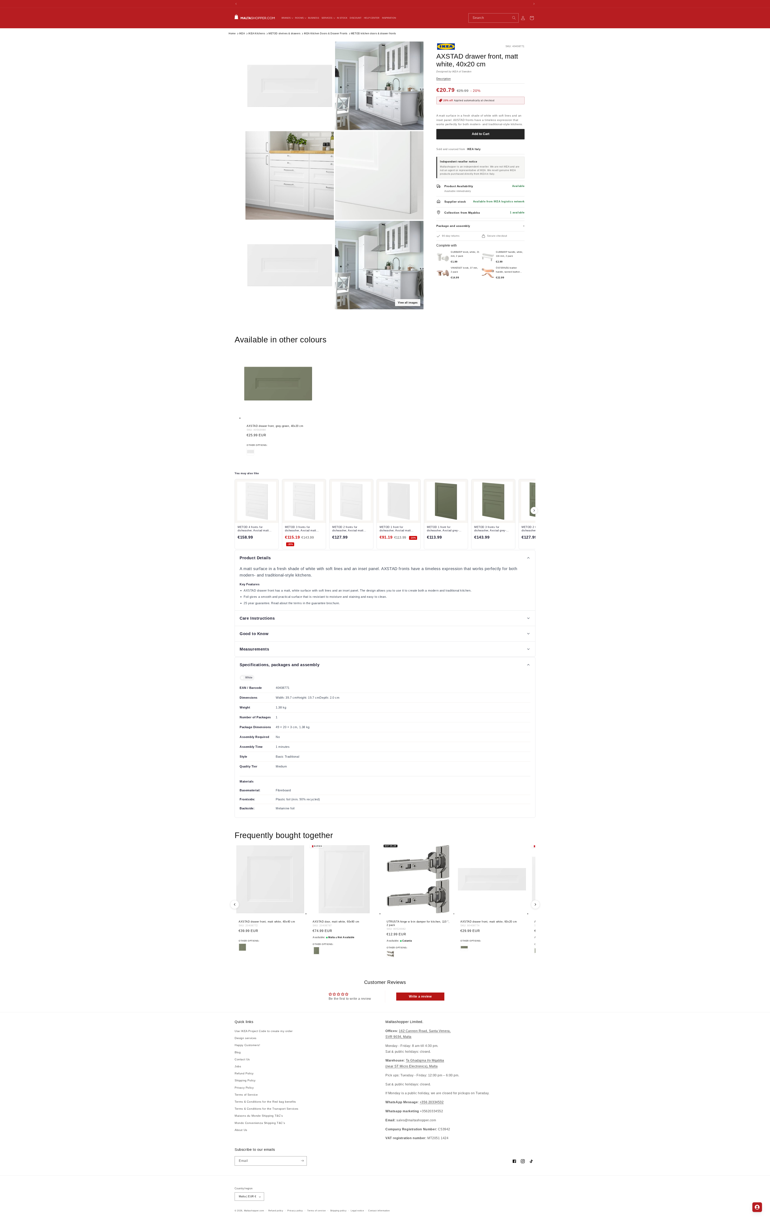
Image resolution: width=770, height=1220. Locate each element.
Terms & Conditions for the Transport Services (266, 1108)
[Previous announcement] (236, 4)
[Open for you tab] (757, 1207)
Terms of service (316, 1210)
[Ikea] (449, 46)
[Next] (535, 904)
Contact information (379, 1210)
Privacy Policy (244, 1087)
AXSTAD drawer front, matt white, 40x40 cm (267, 921)
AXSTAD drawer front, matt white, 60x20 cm (488, 921)
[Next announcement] (534, 4)
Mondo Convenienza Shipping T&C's (260, 1123)
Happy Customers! (247, 1045)
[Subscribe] (302, 1160)
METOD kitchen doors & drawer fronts (373, 33)
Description (443, 78)
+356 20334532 (432, 1102)
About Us (241, 1130)
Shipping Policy (245, 1080)
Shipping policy (338, 1210)
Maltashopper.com (254, 1211)
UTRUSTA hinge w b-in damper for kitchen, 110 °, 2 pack (418, 923)
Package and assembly (480, 225)
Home (232, 33)
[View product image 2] (379, 86)
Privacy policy (295, 1210)
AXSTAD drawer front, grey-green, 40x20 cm (275, 425)
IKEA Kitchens (256, 33)
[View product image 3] (289, 175)
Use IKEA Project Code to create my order (264, 1031)
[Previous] (234, 904)
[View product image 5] (289, 265)
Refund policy (275, 1210)
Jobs (238, 1066)
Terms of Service (246, 1094)
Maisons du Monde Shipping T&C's (259, 1115)
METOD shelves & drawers (284, 33)
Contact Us (242, 1059)
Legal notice (357, 1210)
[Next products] (534, 510)
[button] (287, 17)
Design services (245, 1038)
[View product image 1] (289, 86)
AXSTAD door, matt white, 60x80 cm (336, 921)
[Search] (514, 17)
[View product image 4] (379, 175)
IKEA (242, 33)
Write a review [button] (420, 996)
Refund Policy (244, 1073)
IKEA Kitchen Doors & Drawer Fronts (326, 33)
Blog (238, 1052)
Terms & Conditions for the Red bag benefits (265, 1101)
